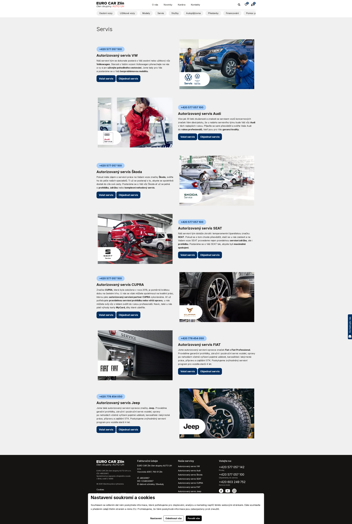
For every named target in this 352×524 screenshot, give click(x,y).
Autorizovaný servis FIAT (189, 487)
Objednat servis (128, 195)
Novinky (168, 4)
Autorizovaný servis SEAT (189, 479)
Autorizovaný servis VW (189, 466)
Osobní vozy (105, 13)
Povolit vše (194, 518)
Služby (175, 13)
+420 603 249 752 (232, 482)
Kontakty (195, 4)
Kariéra (181, 4)
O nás (155, 4)
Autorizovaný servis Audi (189, 470)
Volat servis (106, 78)
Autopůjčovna (193, 13)
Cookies (100, 489)
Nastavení (156, 518)
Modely (146, 13)
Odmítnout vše (173, 518)
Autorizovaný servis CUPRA (190, 483)
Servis (160, 13)
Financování (232, 13)
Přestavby (213, 13)
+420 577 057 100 (231, 474)
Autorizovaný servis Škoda (190, 475)
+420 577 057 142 (231, 467)
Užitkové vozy (127, 13)
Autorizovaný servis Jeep (189, 491)
